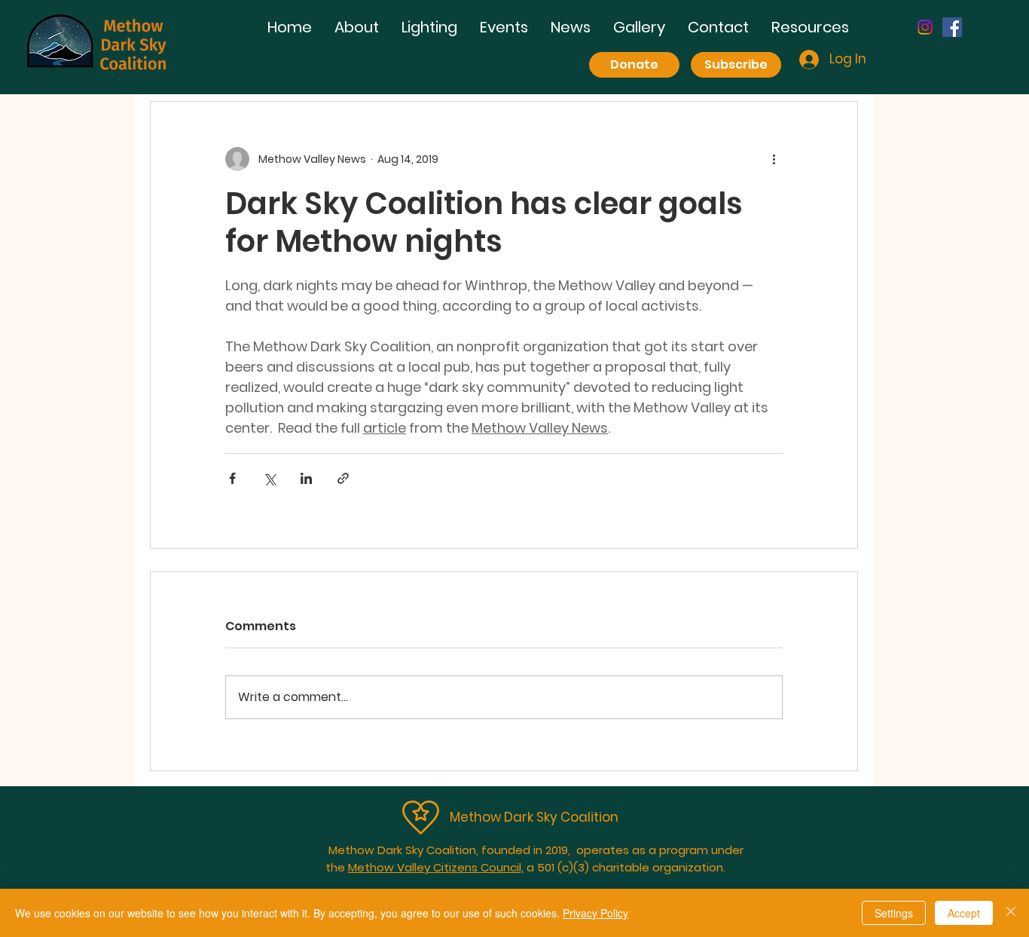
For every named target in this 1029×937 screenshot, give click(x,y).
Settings (894, 912)
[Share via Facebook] (232, 478)
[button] (429, 27)
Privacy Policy (595, 912)
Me (459, 817)
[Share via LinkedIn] (306, 478)
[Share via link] (343, 478)
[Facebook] (952, 27)
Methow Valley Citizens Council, (436, 867)
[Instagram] (925, 27)
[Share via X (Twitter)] (269, 478)
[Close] (1011, 913)
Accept (964, 912)
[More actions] (774, 159)
